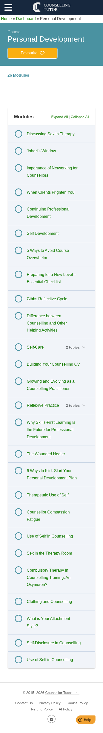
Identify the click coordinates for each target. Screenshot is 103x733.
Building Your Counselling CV (53, 364)
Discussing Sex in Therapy (50, 134)
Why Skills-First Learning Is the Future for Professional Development (51, 429)
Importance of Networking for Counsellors (52, 171)
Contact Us (24, 703)
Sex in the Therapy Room (49, 553)
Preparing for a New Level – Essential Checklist (51, 278)
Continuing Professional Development (48, 213)
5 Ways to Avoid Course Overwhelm (48, 254)
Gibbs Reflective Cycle (47, 299)
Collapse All (80, 117)
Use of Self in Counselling (50, 536)
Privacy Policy (49, 703)
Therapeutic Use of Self (47, 495)
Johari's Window (41, 151)
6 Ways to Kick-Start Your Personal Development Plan (52, 474)
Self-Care (35, 347)
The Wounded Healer (46, 454)
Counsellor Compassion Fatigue (48, 515)
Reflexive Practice (43, 405)
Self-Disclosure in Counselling (54, 643)
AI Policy (65, 709)
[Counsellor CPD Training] (51, 7)
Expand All (59, 117)
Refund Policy (42, 709)
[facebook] (52, 719)
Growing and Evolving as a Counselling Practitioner (50, 385)
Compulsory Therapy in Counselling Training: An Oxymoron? (48, 577)
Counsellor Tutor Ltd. (62, 693)
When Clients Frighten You (50, 192)
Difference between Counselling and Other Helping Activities (47, 323)
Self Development (42, 233)
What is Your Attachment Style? (48, 622)
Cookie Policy (77, 703)
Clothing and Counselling (49, 601)
